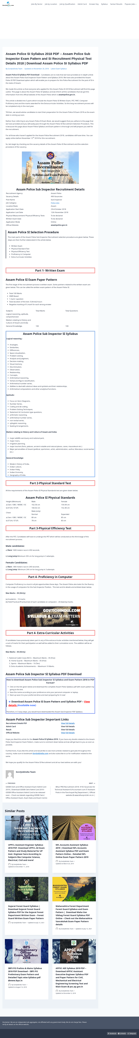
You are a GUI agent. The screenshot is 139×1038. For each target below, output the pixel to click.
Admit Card (82, 4)
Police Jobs (55, 203)
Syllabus (104, 4)
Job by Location (51, 4)
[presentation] (26, 828)
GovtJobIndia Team (15, 69)
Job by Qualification (67, 4)
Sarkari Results (116, 4)
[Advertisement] (69, 23)
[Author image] (9, 864)
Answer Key (94, 4)
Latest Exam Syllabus (59, 69)
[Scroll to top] (134, 1034)
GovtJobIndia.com (40, 753)
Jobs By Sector (36, 4)
